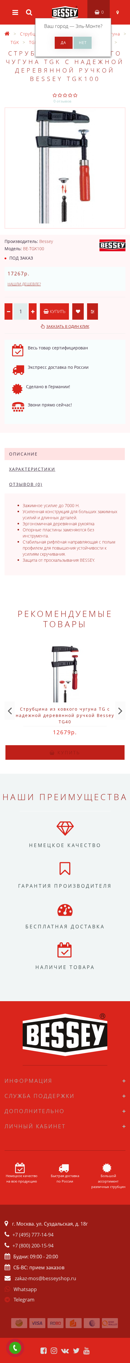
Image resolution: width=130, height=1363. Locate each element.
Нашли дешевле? (24, 284)
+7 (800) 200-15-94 (33, 1245)
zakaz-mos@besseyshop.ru (45, 1278)
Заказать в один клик (67, 326)
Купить (57, 311)
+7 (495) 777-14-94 (33, 1234)
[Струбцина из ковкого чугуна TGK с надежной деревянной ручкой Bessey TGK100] (65, 168)
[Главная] (7, 34)
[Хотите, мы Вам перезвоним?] (15, 1348)
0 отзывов (62, 101)
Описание (23, 454)
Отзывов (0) (25, 484)
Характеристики (32, 469)
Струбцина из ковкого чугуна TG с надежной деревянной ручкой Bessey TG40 (65, 715)
